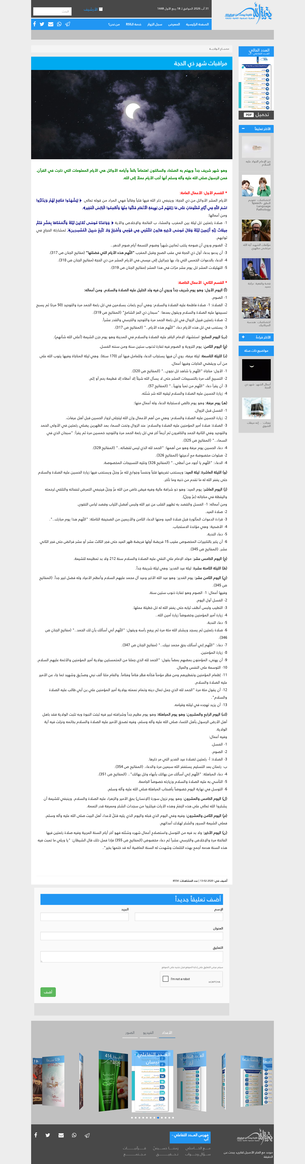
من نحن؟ (114, 24)
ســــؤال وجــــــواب (198, 1154)
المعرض (174, 24)
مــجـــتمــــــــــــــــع (135, 1154)
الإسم (219, 909)
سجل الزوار (155, 24)
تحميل (261, 114)
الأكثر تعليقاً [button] (263, 128)
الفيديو (148, 1032)
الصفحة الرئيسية (197, 24)
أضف (48, 992)
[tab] (256, 129)
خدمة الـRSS (133, 24)
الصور (130, 1032)
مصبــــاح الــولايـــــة (219, 49)
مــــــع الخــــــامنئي (198, 1148)
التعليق (218, 947)
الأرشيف (91, 9)
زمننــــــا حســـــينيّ (165, 1148)
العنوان (218, 928)
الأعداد (167, 1032)
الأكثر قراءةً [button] (263, 337)
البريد (125, 909)
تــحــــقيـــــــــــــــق (167, 1154)
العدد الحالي (259, 51)
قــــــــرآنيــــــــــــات (134, 1148)
